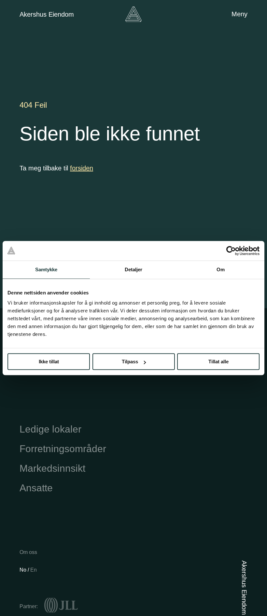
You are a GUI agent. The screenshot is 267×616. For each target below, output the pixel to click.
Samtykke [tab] (46, 269)
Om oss (28, 552)
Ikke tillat (49, 361)
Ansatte (36, 487)
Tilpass (130, 361)
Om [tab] (221, 269)
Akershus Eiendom (47, 14)
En (33, 570)
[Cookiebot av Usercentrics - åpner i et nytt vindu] (231, 251)
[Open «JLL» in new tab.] (61, 605)
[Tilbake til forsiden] (133, 14)
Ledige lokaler (50, 429)
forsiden (81, 168)
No (24, 570)
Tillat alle (218, 361)
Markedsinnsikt (52, 468)
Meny (239, 14)
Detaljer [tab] (134, 269)
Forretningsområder (63, 448)
